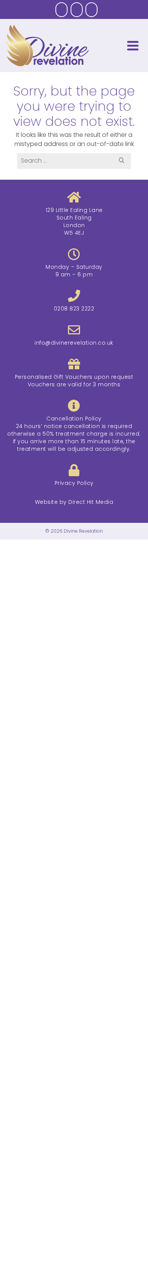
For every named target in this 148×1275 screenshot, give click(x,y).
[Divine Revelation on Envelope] (91, 9)
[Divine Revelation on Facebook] (61, 9)
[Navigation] (132, 45)
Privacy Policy (74, 483)
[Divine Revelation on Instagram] (77, 9)
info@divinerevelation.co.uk (74, 343)
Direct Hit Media (90, 502)
